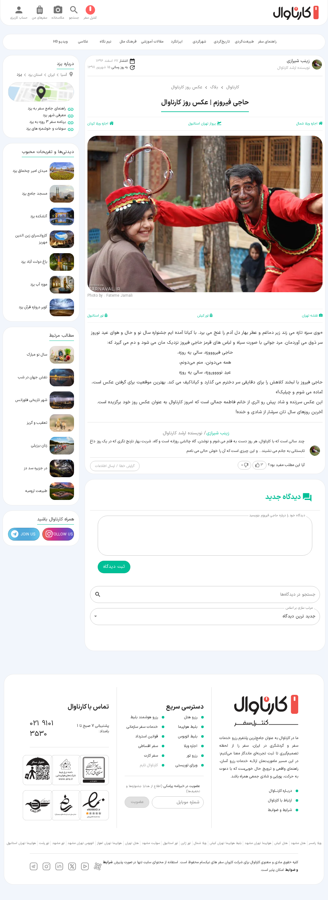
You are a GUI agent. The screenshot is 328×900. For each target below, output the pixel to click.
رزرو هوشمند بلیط (144, 717)
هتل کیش (281, 843)
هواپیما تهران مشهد (258, 843)
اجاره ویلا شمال (306, 123)
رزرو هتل (190, 717)
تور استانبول (95, 315)
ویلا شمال (200, 843)
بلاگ (214, 87)
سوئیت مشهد (151, 843)
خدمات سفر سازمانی (142, 727)
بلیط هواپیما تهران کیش (226, 843)
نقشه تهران (310, 315)
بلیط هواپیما (187, 727)
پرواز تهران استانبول (202, 123)
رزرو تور (191, 756)
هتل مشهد (298, 843)
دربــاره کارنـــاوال (280, 791)
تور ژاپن (186, 843)
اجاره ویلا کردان (97, 123)
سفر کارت (151, 756)
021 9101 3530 (42, 728)
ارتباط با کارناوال (280, 800)
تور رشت (44, 843)
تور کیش (203, 315)
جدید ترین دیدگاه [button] (299, 616)
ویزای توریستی (186, 765)
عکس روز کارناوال (186, 87)
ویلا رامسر (315, 843)
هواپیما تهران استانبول (21, 843)
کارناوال (232, 87)
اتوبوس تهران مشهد (81, 843)
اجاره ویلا (190, 746)
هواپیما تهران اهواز (109, 843)
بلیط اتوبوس (187, 736)
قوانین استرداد (146, 736)
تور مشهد (58, 843)
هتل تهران (132, 843)
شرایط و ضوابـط (280, 810)
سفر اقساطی (148, 746)
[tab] (267, 42)
